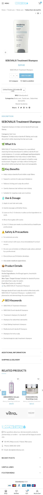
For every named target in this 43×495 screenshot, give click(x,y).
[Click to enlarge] (5, 52)
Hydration (31, 401)
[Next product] (40, 13)
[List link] (21, 446)
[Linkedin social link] (26, 107)
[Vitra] (12, 413)
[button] (4, 393)
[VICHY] (31, 413)
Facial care (11, 10)
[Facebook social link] (18, 107)
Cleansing (10, 401)
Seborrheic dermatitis (33, 10)
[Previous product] (36, 13)
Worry (5, 401)
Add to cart (26, 75)
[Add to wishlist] (18, 379)
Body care (20, 10)
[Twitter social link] (21, 107)
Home (4, 10)
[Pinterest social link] (23, 107)
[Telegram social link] (29, 107)
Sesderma (24, 104)
